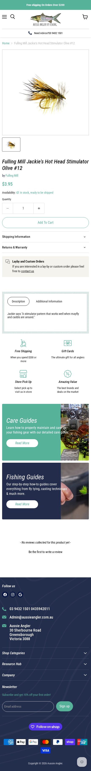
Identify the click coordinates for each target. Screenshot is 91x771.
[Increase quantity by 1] (39, 208)
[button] (45, 551)
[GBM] (20, 595)
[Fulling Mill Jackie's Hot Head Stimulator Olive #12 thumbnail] (11, 144)
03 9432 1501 (56, 33)
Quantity (6, 199)
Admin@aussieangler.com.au (31, 617)
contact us (27, 271)
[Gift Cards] (68, 351)
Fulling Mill (12, 175)
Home (6, 43)
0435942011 (40, 609)
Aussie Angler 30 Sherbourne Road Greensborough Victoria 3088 (25, 632)
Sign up (64, 706)
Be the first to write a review (45, 552)
